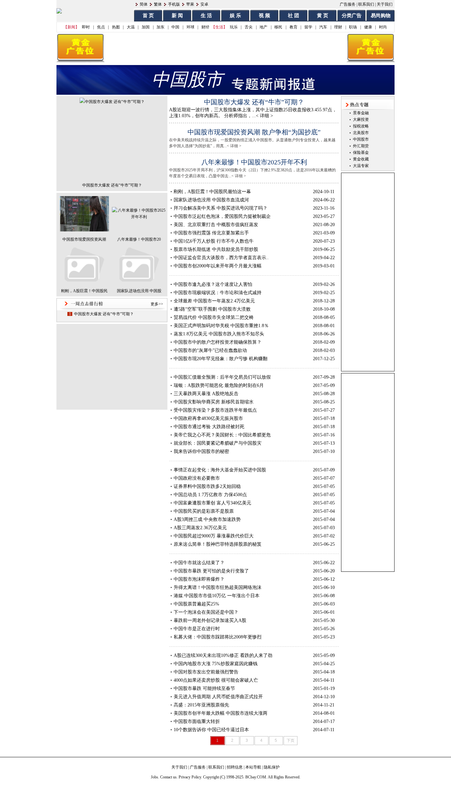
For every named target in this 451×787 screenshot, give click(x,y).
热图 (116, 27)
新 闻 (177, 15)
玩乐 (234, 27)
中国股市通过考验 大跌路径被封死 (209, 426)
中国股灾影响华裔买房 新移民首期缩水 (214, 401)
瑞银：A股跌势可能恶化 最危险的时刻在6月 (219, 385)
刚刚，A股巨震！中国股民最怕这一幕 (212, 191)
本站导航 (253, 767)
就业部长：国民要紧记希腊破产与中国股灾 (217, 443)
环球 (190, 27)
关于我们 (385, 4)
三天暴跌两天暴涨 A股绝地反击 (206, 393)
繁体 (158, 4)
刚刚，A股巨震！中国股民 (84, 291)
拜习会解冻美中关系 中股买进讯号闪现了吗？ (220, 208)
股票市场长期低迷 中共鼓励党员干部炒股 (216, 249)
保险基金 (361, 152)
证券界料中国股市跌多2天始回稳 (207, 486)
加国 (146, 27)
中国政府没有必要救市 (197, 478)
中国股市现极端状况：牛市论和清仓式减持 (217, 292)
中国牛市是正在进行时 (197, 628)
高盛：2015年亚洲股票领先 (201, 704)
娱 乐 (235, 15)
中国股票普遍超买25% (196, 603)
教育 (293, 27)
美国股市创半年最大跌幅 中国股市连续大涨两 (220, 713)
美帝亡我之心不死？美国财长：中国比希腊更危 (222, 434)
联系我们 (366, 4)
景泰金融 (361, 113)
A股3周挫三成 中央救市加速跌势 (207, 519)
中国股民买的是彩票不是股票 (204, 511)
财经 (205, 27)
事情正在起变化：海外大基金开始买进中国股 (220, 469)
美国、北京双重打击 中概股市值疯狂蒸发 (216, 224)
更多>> (157, 304)
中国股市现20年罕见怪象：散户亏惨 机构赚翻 (220, 358)
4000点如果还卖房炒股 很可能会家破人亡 (216, 680)
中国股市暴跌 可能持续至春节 (204, 688)
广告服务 (348, 4)
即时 (86, 27)
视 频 (264, 15)
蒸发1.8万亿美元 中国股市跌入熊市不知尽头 (219, 333)
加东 (160, 27)
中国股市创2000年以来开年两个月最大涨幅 (217, 265)
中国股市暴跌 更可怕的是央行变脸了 (211, 570)
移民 (278, 27)
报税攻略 (361, 126)
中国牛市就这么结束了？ (199, 562)
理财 (338, 27)
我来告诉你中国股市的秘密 (201, 451)
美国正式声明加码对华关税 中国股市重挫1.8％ (221, 325)
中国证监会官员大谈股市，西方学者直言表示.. (221, 257)
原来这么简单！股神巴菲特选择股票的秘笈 (217, 544)
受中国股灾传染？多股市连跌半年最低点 (215, 410)
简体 (144, 4)
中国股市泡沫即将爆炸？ (199, 579)
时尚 (383, 27)
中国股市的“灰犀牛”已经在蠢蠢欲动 (210, 350)
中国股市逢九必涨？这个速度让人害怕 (213, 284)
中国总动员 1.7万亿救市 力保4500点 (210, 494)
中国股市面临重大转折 (197, 721)
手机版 (174, 4)
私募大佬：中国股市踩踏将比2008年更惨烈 (217, 636)
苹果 (190, 4)
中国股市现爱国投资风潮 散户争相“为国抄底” (254, 132)
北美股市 (361, 132)
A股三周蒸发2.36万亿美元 (200, 527)
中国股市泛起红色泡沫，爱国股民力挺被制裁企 (222, 216)
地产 (263, 27)
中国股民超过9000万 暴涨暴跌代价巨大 (214, 535)
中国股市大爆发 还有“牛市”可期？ (112, 185)
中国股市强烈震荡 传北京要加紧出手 (211, 232)
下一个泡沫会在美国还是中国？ (206, 612)
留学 (308, 27)
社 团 (293, 15)
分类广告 (352, 15)
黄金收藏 (361, 159)
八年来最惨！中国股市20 (139, 239)
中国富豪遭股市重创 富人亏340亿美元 (212, 502)
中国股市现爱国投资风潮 (84, 239)
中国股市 (361, 139)
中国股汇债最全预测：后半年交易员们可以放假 (222, 377)
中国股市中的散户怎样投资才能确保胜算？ (217, 342)
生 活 (206, 15)
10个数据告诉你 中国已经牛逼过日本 (211, 729)
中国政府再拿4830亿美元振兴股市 (208, 418)
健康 (368, 27)
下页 (291, 740)
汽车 (323, 27)
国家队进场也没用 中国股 (139, 291)
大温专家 (361, 165)
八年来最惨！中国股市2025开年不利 (254, 162)
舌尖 (249, 27)
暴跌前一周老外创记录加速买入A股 (210, 620)
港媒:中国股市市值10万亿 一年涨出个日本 (217, 595)
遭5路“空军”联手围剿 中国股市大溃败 (212, 309)
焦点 (101, 27)
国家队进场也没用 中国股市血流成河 (211, 199)
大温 (131, 27)
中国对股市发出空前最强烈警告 (206, 671)
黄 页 (322, 15)
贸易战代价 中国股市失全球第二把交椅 (214, 317)
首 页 (148, 15)
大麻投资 (361, 119)
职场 (353, 27)
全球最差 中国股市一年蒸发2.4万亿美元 (214, 300)
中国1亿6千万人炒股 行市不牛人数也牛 (214, 241)
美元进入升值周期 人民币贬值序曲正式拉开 (218, 696)
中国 (175, 27)
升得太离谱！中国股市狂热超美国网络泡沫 (217, 587)
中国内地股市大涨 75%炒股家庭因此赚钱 (216, 663)
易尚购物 (381, 15)
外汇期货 (361, 146)
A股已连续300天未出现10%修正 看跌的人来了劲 (223, 655)
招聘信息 (235, 767)
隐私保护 (272, 767)
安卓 (204, 4)
